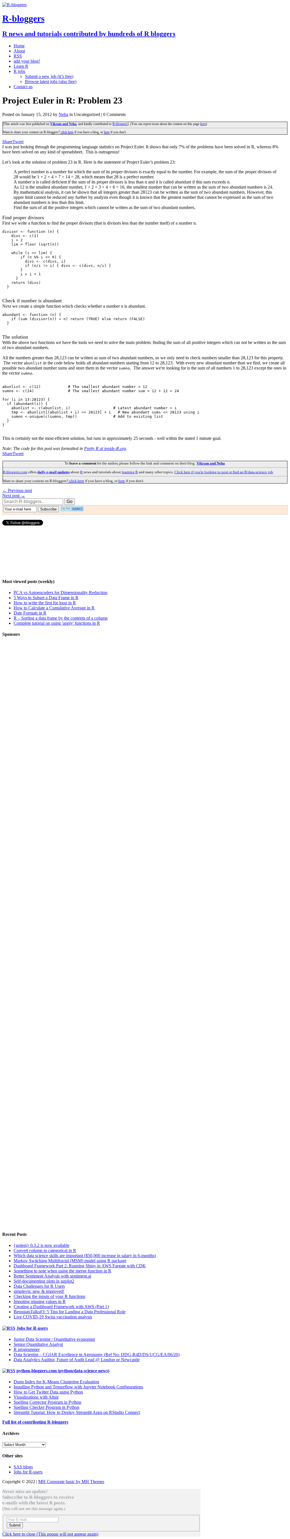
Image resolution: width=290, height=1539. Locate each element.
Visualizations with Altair (36, 1397)
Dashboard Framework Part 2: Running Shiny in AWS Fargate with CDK (80, 1265)
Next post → (13, 495)
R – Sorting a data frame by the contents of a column (61, 618)
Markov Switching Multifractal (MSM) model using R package (70, 1260)
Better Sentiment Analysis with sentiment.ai (52, 1276)
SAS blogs (23, 1466)
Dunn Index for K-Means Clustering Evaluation (56, 1381)
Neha (63, 114)
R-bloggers (119, 124)
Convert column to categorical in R (45, 1250)
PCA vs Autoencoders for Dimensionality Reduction (60, 592)
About (19, 50)
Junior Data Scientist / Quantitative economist (54, 1339)
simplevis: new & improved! (39, 1291)
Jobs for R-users (32, 1328)
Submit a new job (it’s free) (49, 76)
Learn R (21, 66)
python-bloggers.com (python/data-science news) (62, 1370)
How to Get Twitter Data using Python (48, 1392)
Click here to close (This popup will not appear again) (50, 1534)
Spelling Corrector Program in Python (47, 1402)
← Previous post (17, 490)
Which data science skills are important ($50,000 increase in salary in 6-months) (85, 1255)
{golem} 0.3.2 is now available (41, 1245)
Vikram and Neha (63, 124)
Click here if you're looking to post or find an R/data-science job (223, 472)
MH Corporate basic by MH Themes (71, 1481)
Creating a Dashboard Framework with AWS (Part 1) (61, 1306)
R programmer (27, 1349)
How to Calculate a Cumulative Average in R (54, 607)
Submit (15, 1525)
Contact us (23, 86)
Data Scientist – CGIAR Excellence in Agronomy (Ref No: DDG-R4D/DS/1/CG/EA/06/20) (97, 1354)
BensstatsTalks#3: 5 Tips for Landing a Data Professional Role (69, 1311)
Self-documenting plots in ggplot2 (44, 1281)
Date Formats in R (30, 613)
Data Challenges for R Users (39, 1286)
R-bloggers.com (15, 472)
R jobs (19, 71)
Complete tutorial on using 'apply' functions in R (57, 623)
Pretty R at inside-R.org (105, 448)
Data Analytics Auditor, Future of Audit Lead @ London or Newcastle (77, 1359)
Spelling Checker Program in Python (46, 1407)
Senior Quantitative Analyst (38, 1344)
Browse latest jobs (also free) (50, 81)
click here (67, 132)
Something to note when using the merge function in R (62, 1270)
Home (19, 45)
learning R (130, 472)
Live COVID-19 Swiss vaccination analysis (53, 1316)
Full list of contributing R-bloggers (35, 1422)
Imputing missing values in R (40, 1301)
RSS (18, 56)
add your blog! (27, 61)
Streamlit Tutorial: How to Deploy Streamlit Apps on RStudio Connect (77, 1412)
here (203, 124)
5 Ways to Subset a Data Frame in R (46, 597)
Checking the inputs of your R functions (49, 1296)
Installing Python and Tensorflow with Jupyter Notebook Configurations (78, 1386)
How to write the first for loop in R (45, 602)
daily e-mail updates (53, 472)
